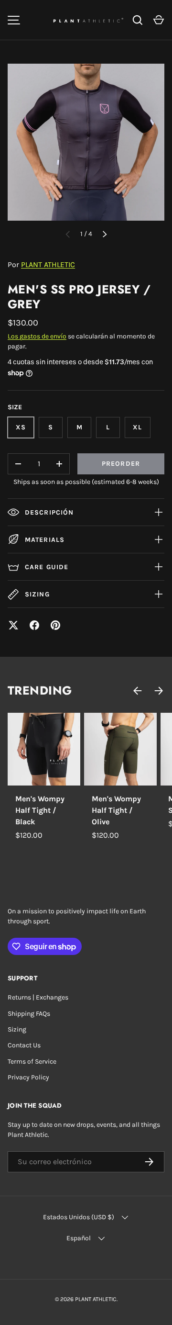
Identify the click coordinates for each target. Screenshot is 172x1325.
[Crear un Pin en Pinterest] (55, 625)
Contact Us (24, 1045)
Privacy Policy (28, 1077)
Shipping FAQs (29, 1014)
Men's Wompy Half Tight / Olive (116, 810)
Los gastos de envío (37, 336)
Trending (40, 690)
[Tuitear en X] (13, 625)
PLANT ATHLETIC (48, 264)
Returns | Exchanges (38, 997)
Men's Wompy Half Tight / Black (39, 810)
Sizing (17, 1029)
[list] (86, 142)
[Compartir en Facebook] (34, 625)
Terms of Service (32, 1061)
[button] (158, 20)
